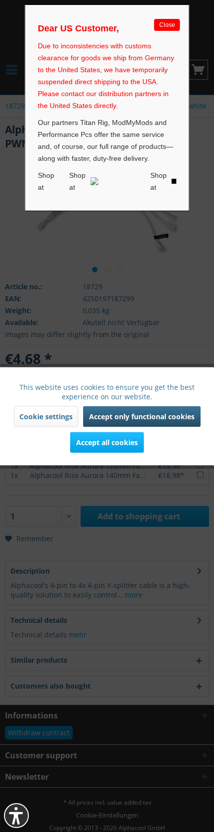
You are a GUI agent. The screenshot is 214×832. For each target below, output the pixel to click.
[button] (16, 815)
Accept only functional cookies (142, 416)
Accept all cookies (107, 442)
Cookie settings (46, 416)
